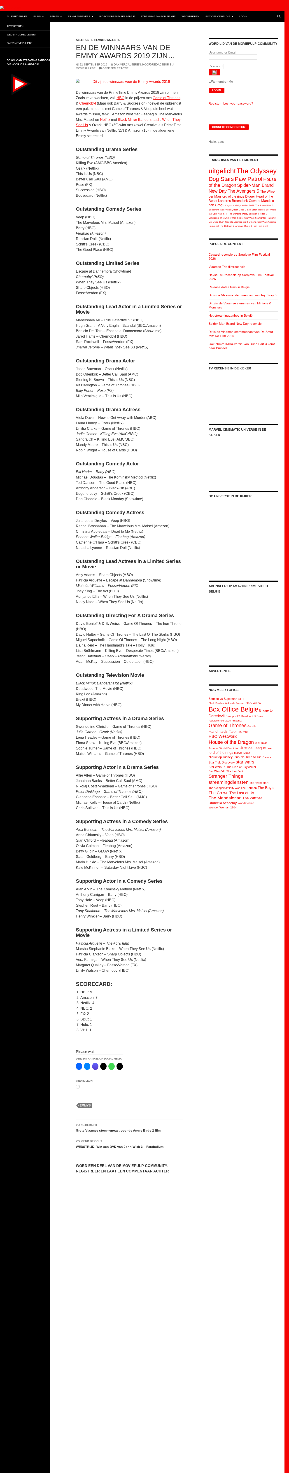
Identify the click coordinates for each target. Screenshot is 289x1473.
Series (54, 16)
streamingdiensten (229, 782)
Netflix (105, 119)
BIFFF (241, 699)
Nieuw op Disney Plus (224, 757)
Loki (269, 748)
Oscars (267, 757)
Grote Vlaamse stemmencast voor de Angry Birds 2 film (118, 1127)
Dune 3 (248, 226)
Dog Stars (221, 179)
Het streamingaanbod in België (231, 315)
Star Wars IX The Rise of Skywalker (232, 767)
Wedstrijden (190, 16)
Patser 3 (271, 218)
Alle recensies (17, 16)
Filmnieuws (102, 40)
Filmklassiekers (79, 16)
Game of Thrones (166, 98)
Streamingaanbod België (158, 16)
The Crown (218, 793)
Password (216, 66)
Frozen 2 (237, 720)
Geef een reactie (115, 68)
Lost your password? (238, 103)
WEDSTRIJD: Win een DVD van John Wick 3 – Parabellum (119, 1144)
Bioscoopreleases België (117, 16)
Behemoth (214, 209)
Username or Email (222, 52)
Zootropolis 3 (241, 222)
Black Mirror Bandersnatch (139, 119)
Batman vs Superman (223, 698)
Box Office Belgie (233, 709)
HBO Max (242, 732)
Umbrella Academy (223, 803)
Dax (222, 209)
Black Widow (253, 703)
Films (37, 16)
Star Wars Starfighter (255, 218)
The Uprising (234, 213)
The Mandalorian (225, 798)
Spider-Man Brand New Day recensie (235, 323)
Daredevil (217, 716)
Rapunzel (214, 226)
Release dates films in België (229, 287)
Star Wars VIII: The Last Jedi (226, 771)
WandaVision (246, 803)
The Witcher (252, 798)
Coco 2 (242, 209)
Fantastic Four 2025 (220, 720)
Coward (254, 201)
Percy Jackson (249, 213)
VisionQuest (231, 209)
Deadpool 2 (233, 716)
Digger (250, 196)
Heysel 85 (263, 209)
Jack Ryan (261, 743)
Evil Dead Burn (216, 222)
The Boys (266, 787)
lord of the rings (233, 196)
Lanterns (224, 201)
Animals (239, 226)
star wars (245, 761)
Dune (259, 716)
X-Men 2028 (248, 205)
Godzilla (229, 222)
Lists (116, 40)
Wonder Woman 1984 (223, 807)
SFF (225, 213)
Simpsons (214, 218)
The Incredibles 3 (264, 205)
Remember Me (222, 81)
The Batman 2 (226, 226)
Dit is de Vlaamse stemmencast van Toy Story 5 (243, 295)
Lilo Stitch (252, 209)
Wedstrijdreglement (22, 34)
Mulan (246, 753)
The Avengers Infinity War (224, 788)
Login (243, 16)
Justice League (253, 748)
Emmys (85, 1105)
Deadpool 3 (248, 716)
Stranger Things (226, 776)
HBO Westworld (223, 736)
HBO (120, 98)
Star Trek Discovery (222, 762)
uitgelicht (222, 171)
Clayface (229, 205)
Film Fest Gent (260, 226)
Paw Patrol (248, 179)
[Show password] (214, 72)
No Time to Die (251, 757)
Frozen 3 (263, 213)
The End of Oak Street (231, 218)
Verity (238, 205)
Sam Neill (217, 213)
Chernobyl (87, 103)
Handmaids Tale (222, 731)
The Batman (249, 788)
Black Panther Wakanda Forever (227, 703)
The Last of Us (241, 793)
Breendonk (240, 201)
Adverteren (15, 26)
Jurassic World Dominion (224, 748)
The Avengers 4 (259, 782)
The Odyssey (257, 171)
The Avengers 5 (243, 191)
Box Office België (217, 16)
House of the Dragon (231, 742)
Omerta (252, 222)
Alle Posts (84, 40)
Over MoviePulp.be (19, 43)
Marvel (238, 752)
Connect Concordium (228, 127)
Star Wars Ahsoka (266, 222)
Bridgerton (266, 710)
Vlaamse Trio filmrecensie (227, 266)
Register (215, 103)
